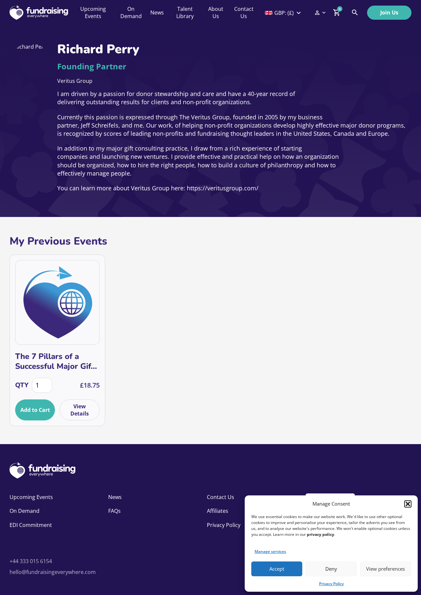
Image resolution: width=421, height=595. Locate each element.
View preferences (385, 568)
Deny (331, 568)
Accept (276, 568)
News (157, 12)
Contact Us (244, 12)
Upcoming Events (93, 12)
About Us (215, 12)
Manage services (270, 551)
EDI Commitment (31, 525)
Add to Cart (35, 410)
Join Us (389, 12)
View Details (79, 410)
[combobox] (283, 12)
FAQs (114, 510)
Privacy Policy (331, 583)
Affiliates (217, 510)
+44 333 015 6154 (31, 561)
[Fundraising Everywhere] (39, 12)
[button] (408, 504)
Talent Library (185, 12)
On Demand (131, 12)
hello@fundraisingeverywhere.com (53, 572)
